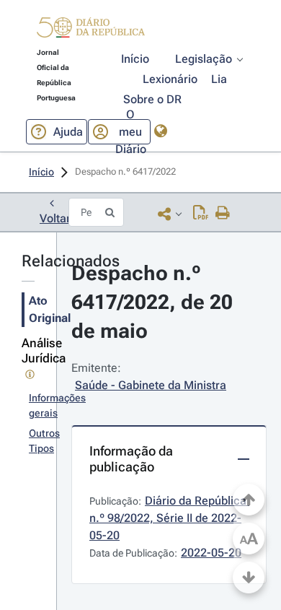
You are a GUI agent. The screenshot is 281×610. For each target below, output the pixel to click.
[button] (91, 29)
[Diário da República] (91, 30)
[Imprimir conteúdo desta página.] (223, 213)
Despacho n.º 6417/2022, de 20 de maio (154, 302)
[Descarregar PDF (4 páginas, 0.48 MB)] (200, 213)
